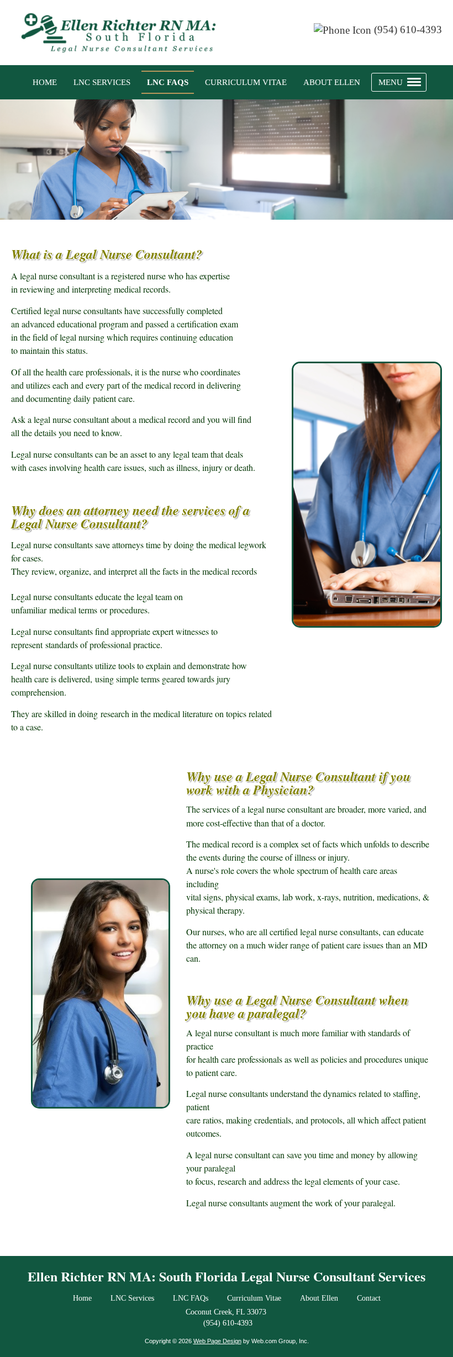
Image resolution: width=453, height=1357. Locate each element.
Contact (369, 1298)
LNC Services (132, 1298)
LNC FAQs (190, 1298)
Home (82, 1298)
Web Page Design (217, 1341)
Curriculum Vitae (254, 1298)
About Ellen (319, 1298)
